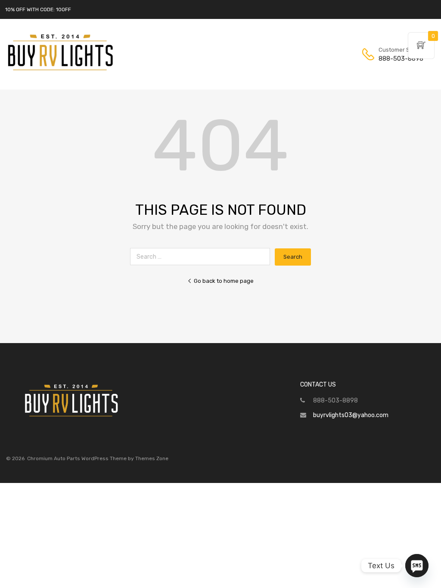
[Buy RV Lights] (60, 70)
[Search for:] (202, 256)
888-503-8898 (400, 58)
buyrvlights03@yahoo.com (350, 415)
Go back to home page (224, 281)
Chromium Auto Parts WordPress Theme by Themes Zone (97, 458)
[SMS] (417, 565)
